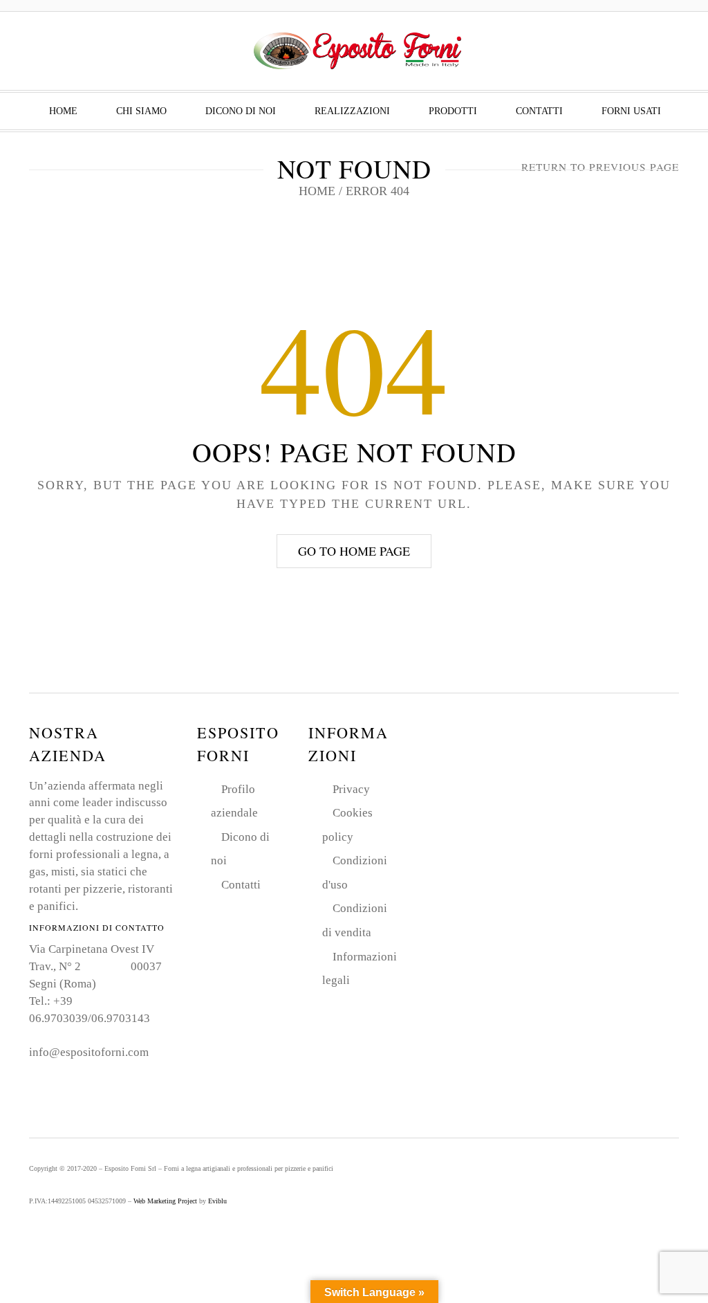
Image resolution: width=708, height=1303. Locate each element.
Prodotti (453, 111)
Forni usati (631, 111)
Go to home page (354, 551)
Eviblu (217, 1201)
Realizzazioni (352, 111)
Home (63, 111)
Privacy (351, 789)
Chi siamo (141, 111)
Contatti (539, 111)
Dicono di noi (240, 111)
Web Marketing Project (165, 1201)
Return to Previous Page (600, 167)
